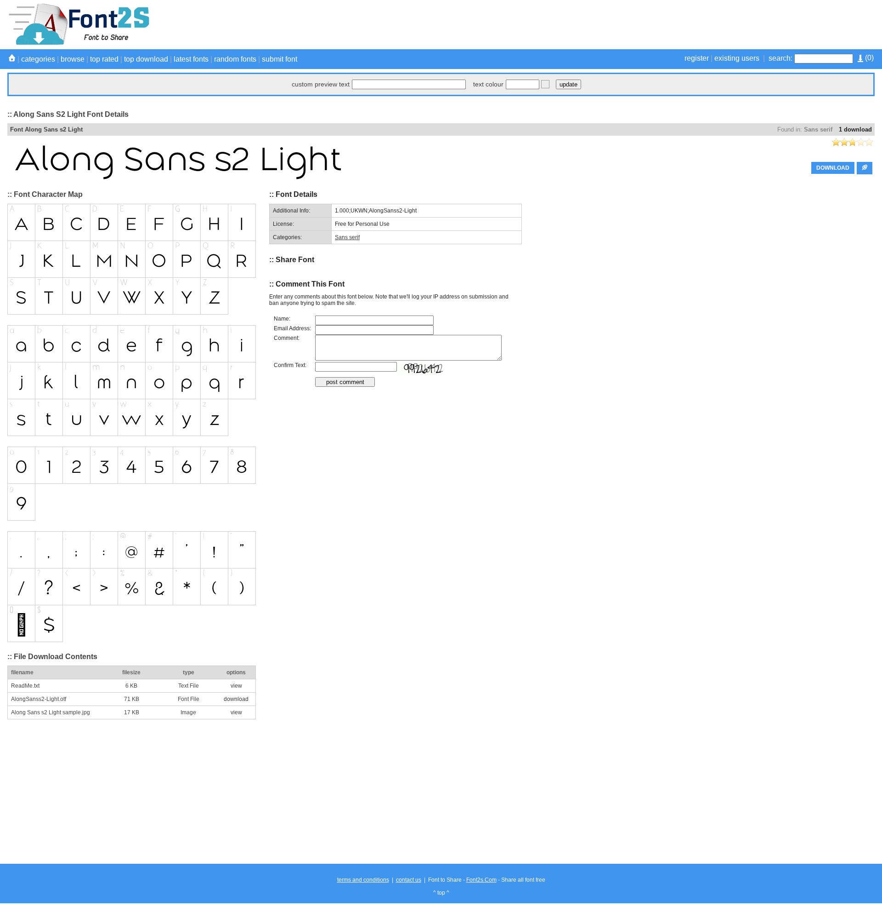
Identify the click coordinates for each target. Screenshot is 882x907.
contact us (408, 880)
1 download (855, 129)
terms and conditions (363, 880)
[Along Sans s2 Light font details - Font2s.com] (78, 43)
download (236, 699)
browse (73, 59)
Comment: (287, 338)
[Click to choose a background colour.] (545, 84)
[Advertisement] (707, 24)
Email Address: (292, 328)
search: (780, 58)
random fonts (235, 59)
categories (38, 59)
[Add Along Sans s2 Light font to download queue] (864, 168)
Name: (282, 319)
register (696, 58)
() (868, 58)
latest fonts (191, 59)
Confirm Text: (290, 365)
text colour (488, 84)
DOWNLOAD (832, 168)
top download (146, 59)
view (236, 686)
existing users (736, 58)
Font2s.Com (481, 880)
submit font (279, 59)
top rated (104, 59)
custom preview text (321, 84)
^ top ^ (441, 893)
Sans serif (818, 129)
